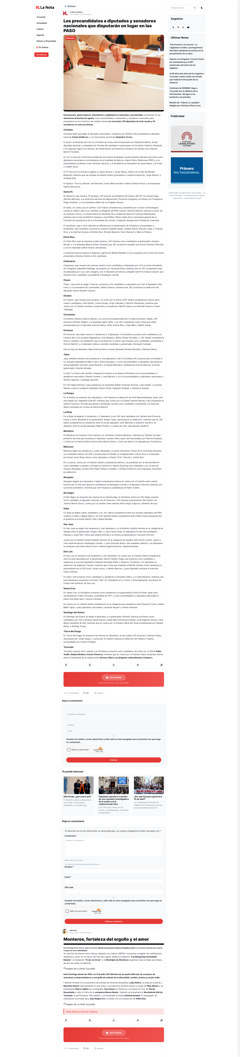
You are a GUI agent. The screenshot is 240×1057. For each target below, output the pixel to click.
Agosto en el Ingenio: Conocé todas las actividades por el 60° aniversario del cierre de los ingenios (187, 63)
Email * (68, 877)
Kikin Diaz (73, 930)
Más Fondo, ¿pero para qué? (77, 796)
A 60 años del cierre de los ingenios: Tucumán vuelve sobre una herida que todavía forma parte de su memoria (187, 78)
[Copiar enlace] (161, 664)
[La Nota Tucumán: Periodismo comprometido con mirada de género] (45, 7)
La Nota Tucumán (76, 12)
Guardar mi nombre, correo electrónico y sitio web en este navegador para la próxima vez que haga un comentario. (113, 740)
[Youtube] (188, 27)
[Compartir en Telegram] (137, 664)
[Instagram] (183, 27)
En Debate (43, 47)
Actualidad (41, 23)
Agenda (40, 35)
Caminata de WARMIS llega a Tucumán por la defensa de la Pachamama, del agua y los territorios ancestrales (184, 92)
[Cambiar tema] (201, 7)
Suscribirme (41, 55)
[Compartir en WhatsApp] (113, 664)
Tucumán (41, 17)
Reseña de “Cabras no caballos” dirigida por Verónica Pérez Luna (185, 104)
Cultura (40, 29)
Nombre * (69, 867)
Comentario (71, 836)
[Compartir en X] (89, 664)
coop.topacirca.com (192, 198)
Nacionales (70, 38)
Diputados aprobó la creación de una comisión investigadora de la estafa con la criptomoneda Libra (114, 800)
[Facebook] (173, 27)
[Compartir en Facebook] (66, 664)
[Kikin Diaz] (66, 931)
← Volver (70, 6)
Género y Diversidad (46, 41)
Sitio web (69, 887)
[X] (178, 27)
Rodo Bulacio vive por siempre (82, 1011)
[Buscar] (194, 8)
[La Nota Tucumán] (66, 13)
